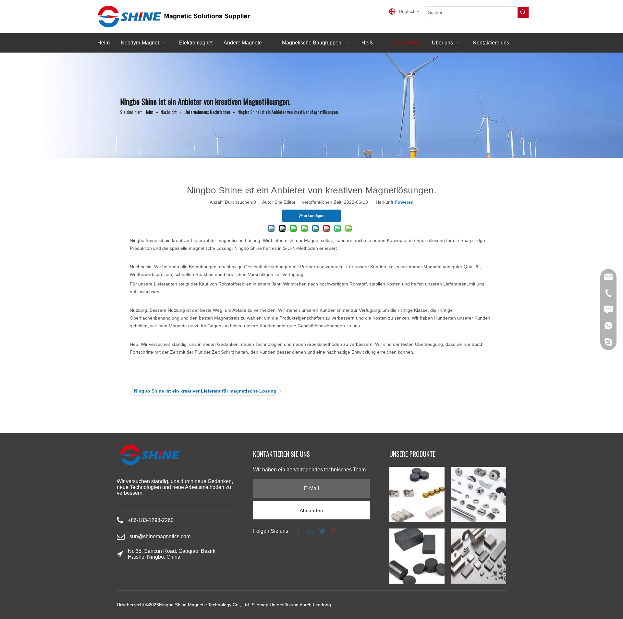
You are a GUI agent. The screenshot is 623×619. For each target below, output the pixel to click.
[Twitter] (322, 530)
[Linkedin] (310, 530)
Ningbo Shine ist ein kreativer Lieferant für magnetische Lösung (205, 391)
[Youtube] (333, 530)
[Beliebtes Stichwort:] (523, 12)
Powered (404, 202)
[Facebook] (299, 530)
